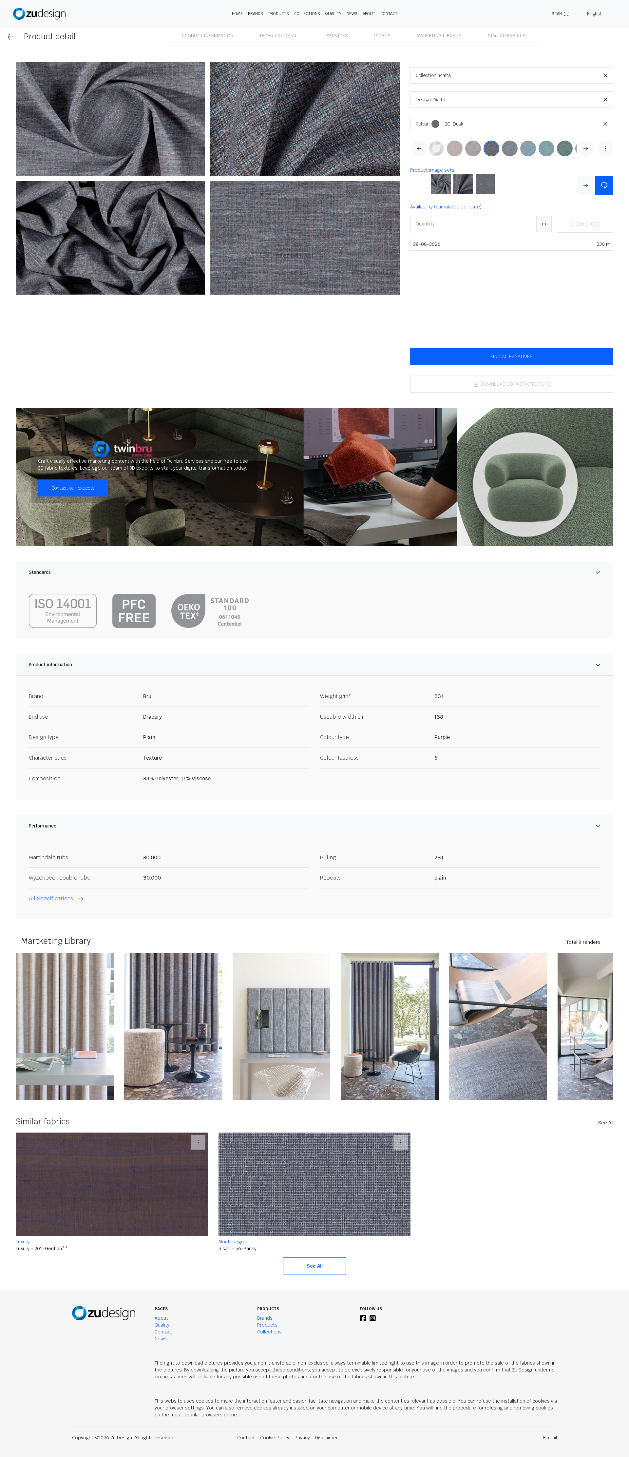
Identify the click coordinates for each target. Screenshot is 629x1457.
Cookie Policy (274, 1438)
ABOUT (369, 13)
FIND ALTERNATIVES (511, 356)
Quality (333, 13)
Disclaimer (326, 1438)
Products (267, 1325)
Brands (265, 1318)
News (352, 13)
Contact (388, 13)
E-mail (550, 1438)
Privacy (302, 1438)
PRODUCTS (278, 13)
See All (605, 1123)
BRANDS (255, 13)
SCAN (557, 13)
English (594, 14)
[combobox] (526, 75)
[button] (110, 119)
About (161, 1318)
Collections (307, 13)
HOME (237, 13)
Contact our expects (72, 488)
